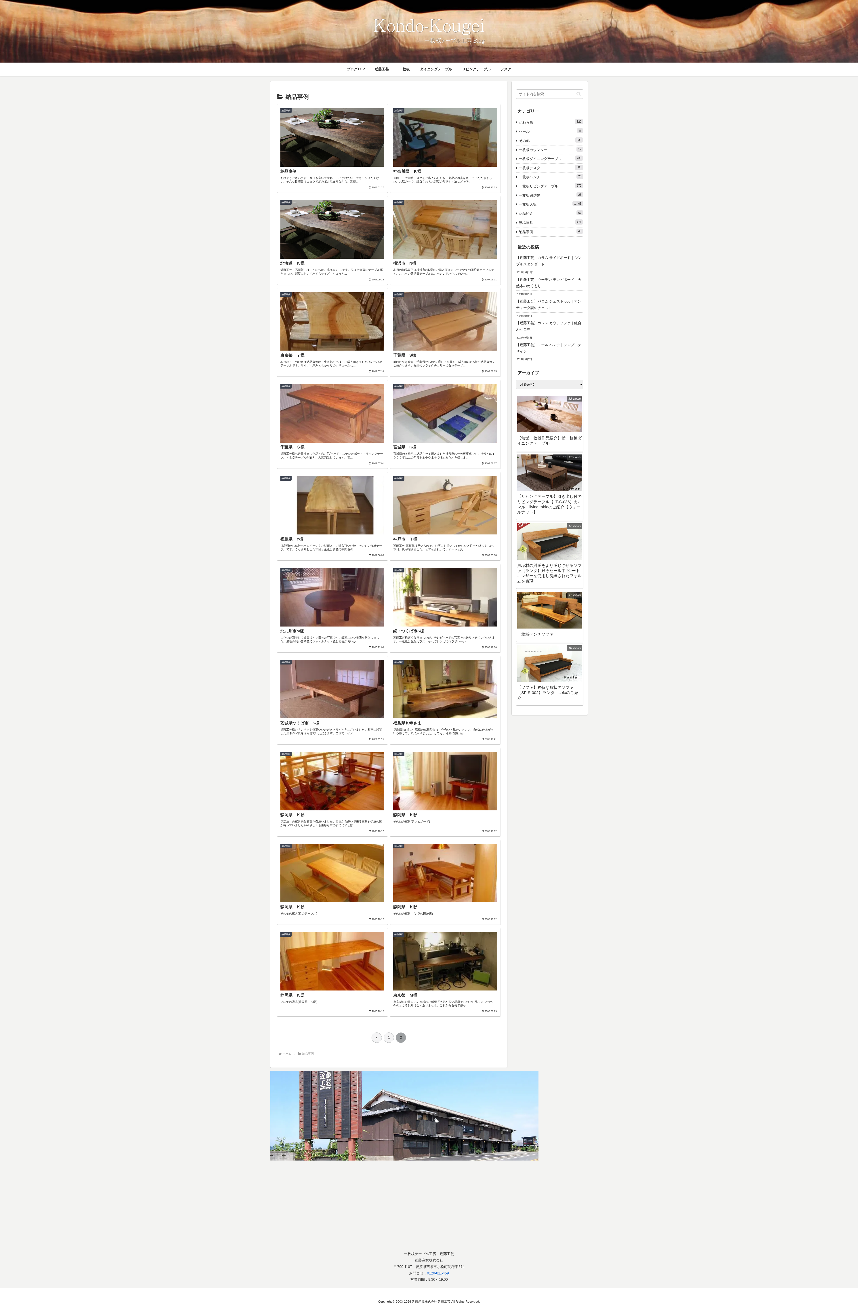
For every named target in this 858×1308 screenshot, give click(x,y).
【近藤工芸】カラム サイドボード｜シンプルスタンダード (548, 261)
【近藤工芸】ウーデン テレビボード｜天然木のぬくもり (548, 283)
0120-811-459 (438, 1273)
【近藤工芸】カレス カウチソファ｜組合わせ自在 (548, 326)
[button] (579, 94)
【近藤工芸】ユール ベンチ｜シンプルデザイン (548, 348)
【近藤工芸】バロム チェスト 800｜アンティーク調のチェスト (548, 304)
